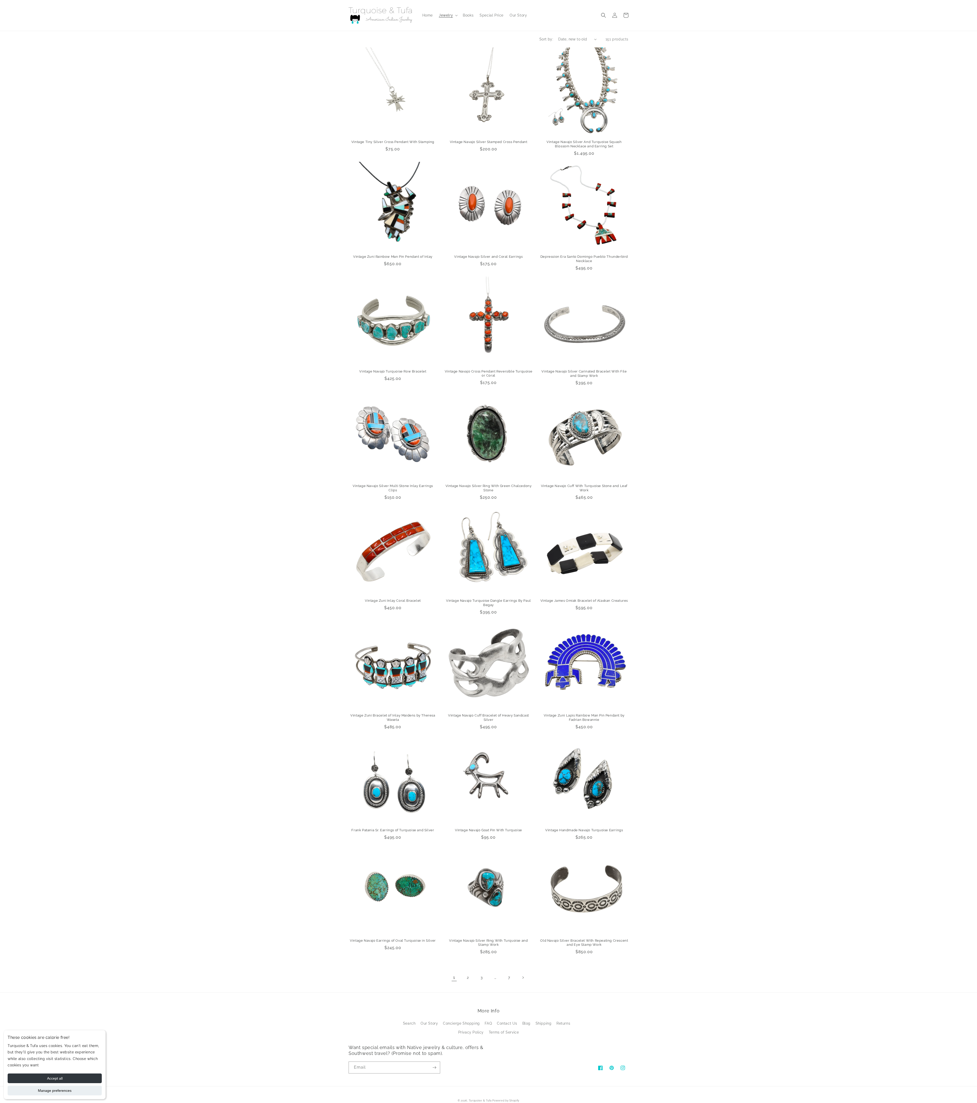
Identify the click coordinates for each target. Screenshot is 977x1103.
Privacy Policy (471, 1032)
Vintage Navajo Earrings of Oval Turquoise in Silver (393, 940)
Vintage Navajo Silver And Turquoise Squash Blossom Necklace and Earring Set (584, 144)
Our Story (429, 1023)
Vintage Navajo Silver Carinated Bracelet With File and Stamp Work (584, 373)
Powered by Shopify (505, 1100)
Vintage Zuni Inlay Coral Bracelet (393, 601)
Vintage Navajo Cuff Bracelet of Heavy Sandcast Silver (488, 717)
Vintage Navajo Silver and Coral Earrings (488, 257)
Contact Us (507, 1023)
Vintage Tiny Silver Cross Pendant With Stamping (392, 142)
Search (409, 1023)
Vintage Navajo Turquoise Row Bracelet (392, 371)
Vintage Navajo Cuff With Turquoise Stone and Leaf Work (584, 488)
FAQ (488, 1023)
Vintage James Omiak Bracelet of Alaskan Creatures (584, 601)
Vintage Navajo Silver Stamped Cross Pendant (488, 142)
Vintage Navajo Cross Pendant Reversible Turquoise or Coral (488, 373)
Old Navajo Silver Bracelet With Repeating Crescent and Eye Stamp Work (584, 943)
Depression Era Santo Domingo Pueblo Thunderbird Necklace (584, 259)
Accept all (55, 1078)
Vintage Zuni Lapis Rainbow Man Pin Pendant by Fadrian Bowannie (584, 717)
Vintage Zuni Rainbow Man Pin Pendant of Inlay (393, 257)
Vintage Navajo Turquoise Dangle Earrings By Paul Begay (488, 603)
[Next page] (522, 977)
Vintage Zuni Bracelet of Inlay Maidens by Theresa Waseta (392, 717)
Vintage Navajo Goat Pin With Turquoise (488, 830)
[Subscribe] (434, 1067)
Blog (526, 1023)
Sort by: (546, 39)
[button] (448, 15)
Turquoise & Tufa (480, 1100)
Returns (563, 1023)
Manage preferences (54, 1090)
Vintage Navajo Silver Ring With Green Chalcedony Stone (489, 488)
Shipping (544, 1023)
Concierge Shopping (461, 1023)
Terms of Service (504, 1032)
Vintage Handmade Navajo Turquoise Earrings (584, 830)
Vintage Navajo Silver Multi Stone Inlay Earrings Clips (393, 488)
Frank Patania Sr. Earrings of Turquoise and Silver (392, 830)
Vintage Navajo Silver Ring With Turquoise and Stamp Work (488, 943)
